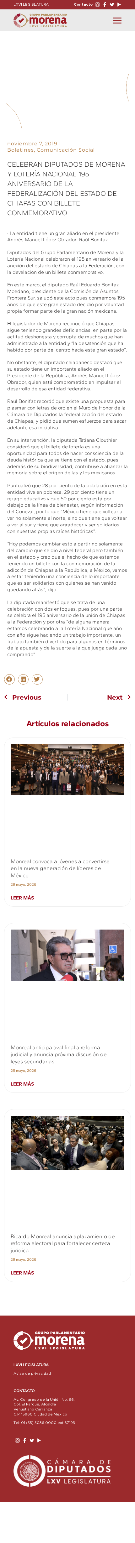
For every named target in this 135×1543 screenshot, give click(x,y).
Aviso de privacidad (32, 1373)
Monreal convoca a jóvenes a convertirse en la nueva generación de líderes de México (60, 868)
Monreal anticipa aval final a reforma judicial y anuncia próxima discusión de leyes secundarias (59, 1054)
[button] (9, 679)
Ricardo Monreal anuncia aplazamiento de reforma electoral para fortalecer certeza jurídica (63, 1243)
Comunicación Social (66, 150)
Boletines (20, 150)
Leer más (22, 898)
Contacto (83, 4)
